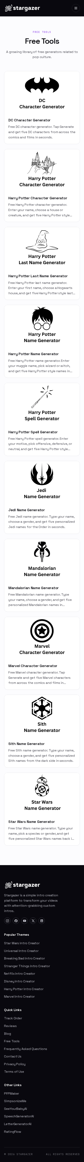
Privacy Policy (14, 1064)
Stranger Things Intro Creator (27, 966)
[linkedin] (41, 920)
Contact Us (12, 1056)
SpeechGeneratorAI (19, 1116)
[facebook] (16, 920)
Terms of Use (14, 1071)
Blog (7, 1034)
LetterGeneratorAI (17, 1124)
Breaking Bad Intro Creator (24, 958)
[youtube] (24, 920)
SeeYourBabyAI (15, 1109)
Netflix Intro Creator (19, 973)
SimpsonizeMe (15, 1101)
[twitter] (33, 920)
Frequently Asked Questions (25, 1049)
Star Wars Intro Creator (22, 943)
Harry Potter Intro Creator (23, 989)
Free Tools (12, 1041)
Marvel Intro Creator (19, 996)
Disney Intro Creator (19, 981)
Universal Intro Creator (21, 951)
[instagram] (7, 920)
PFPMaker (11, 1093)
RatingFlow (12, 1132)
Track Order (13, 1018)
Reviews (10, 1026)
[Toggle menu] (76, 8)
